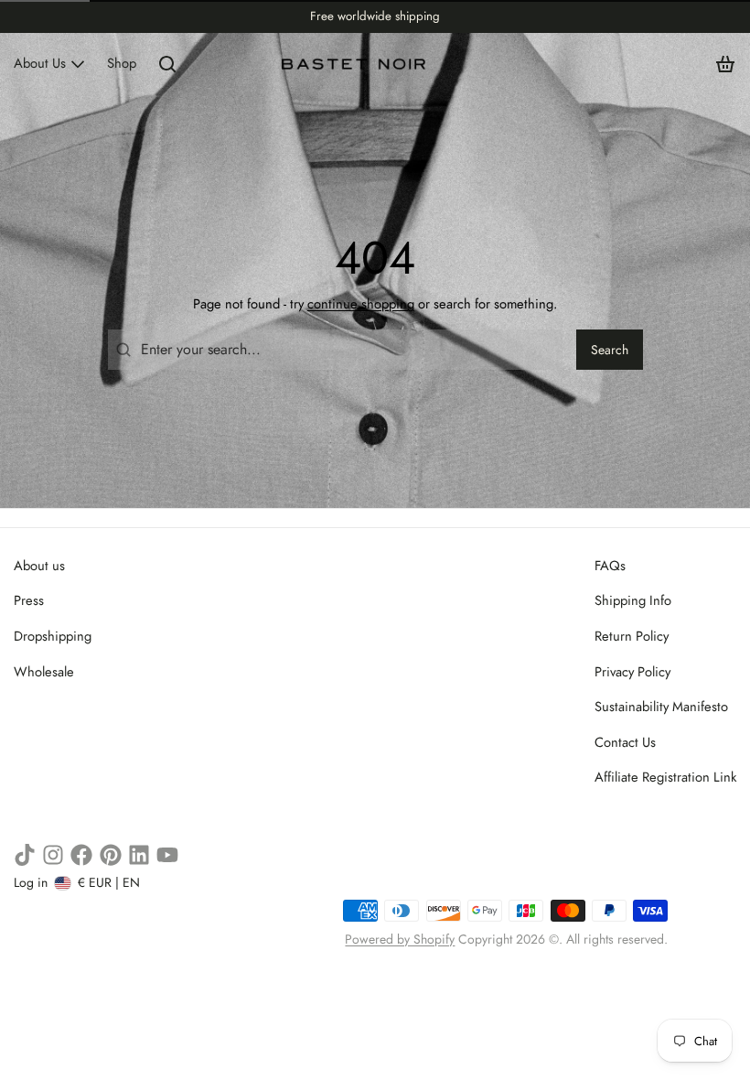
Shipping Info (633, 600)
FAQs (610, 566)
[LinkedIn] (139, 855)
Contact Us (625, 742)
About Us (40, 63)
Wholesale (44, 672)
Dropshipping (52, 636)
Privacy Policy (632, 672)
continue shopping (360, 304)
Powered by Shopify (400, 939)
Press (29, 600)
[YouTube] (167, 855)
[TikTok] (25, 855)
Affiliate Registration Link (665, 777)
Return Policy (632, 636)
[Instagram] (53, 855)
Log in (31, 882)
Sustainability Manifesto (661, 707)
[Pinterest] (111, 855)
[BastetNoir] (354, 64)
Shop (121, 63)
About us (39, 566)
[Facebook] (81, 855)
